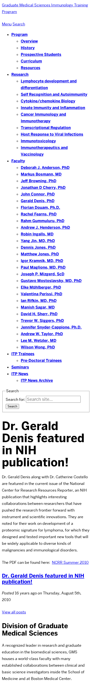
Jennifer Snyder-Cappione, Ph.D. (51, 327)
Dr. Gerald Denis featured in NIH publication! (43, 578)
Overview (29, 41)
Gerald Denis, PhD (37, 200)
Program (19, 34)
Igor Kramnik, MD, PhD (42, 260)
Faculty (18, 160)
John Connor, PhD (38, 194)
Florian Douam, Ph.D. (40, 207)
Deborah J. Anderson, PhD (45, 167)
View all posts (14, 612)
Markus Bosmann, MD (41, 174)
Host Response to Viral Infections (52, 134)
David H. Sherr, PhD (39, 313)
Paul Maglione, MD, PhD (43, 267)
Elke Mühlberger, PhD (41, 287)
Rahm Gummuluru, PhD (42, 220)
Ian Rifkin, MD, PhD (39, 300)
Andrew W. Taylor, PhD (42, 333)
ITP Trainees (22, 353)
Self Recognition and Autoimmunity (54, 94)
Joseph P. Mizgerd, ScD (42, 274)
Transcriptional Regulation (46, 127)
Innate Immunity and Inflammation (53, 107)
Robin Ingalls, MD (37, 234)
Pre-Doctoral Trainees (41, 360)
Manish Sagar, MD (38, 307)
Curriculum (31, 61)
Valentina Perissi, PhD (41, 294)
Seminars (20, 367)
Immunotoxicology (38, 141)
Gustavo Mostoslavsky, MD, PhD (51, 280)
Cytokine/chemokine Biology (48, 101)
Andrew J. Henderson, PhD (45, 227)
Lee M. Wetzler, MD (38, 340)
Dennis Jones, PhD (38, 247)
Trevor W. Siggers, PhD (42, 320)
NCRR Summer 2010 (70, 562)
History (28, 47)
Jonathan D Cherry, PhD (43, 187)
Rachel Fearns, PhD (39, 214)
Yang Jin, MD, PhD (38, 240)
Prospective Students (41, 54)
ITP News (19, 373)
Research (20, 74)
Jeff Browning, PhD (38, 180)
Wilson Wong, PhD (38, 347)
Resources (30, 67)
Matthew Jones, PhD (40, 254)
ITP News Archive (37, 380)
